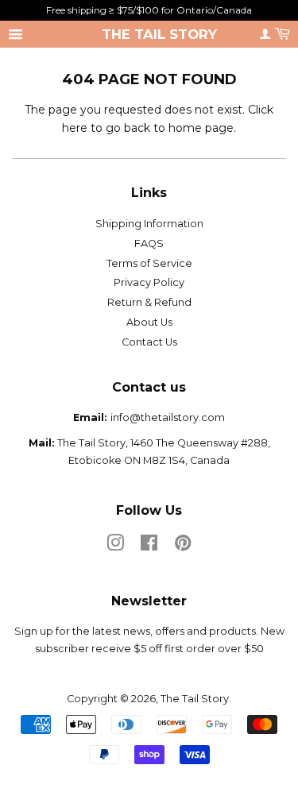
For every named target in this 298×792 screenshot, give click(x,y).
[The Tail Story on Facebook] (149, 546)
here (74, 128)
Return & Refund (149, 302)
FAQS (149, 243)
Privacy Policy (149, 282)
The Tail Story (159, 34)
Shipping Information (149, 224)
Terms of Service (149, 263)
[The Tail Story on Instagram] (115, 546)
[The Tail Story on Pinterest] (183, 546)
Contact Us (149, 342)
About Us (149, 322)
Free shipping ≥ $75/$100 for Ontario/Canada (149, 10)
